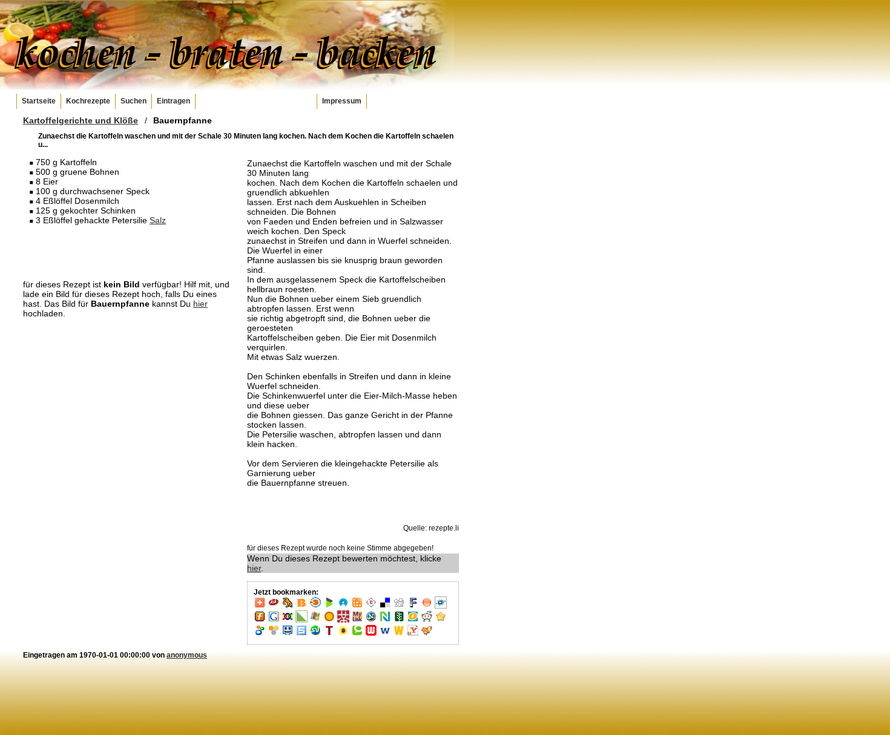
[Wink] (385, 634)
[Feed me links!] (427, 606)
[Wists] (399, 634)
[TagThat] (343, 634)
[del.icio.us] (385, 606)
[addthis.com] (260, 606)
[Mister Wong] (343, 620)
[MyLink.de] (357, 620)
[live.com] (315, 620)
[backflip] (288, 606)
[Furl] (260, 620)
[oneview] (413, 620)
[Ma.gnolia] (329, 620)
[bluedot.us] (343, 606)
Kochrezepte (88, 101)
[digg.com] (399, 606)
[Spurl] (301, 634)
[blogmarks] (329, 606)
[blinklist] (315, 606)
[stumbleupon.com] (315, 634)
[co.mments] (357, 606)
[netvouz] (385, 620)
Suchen (133, 101)
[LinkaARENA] (301, 620)
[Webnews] (371, 634)
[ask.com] (274, 606)
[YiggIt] (427, 634)
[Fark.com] (413, 606)
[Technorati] (357, 634)
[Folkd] (441, 606)
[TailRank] (329, 634)
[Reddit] (427, 620)
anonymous (186, 655)
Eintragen (173, 101)
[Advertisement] (129, 252)
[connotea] (371, 606)
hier (200, 304)
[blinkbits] (301, 606)
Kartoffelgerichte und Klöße (80, 120)
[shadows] (260, 634)
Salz (158, 220)
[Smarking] (288, 634)
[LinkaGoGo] (288, 620)
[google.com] (274, 620)
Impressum (341, 101)
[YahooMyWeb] (413, 634)
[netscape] (371, 620)
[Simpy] (274, 634)
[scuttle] (441, 620)
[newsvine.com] (399, 620)
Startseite (39, 101)
